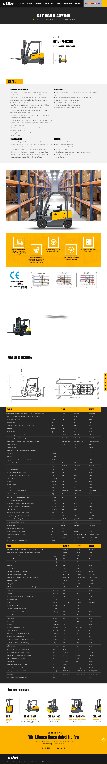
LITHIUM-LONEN (49, 4)
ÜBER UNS (30, 4)
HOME (36, 19)
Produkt (42, 19)
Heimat (22, 4)
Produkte (38, 4)
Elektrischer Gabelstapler (53, 19)
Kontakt (77, 4)
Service (59, 4)
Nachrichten (68, 4)
